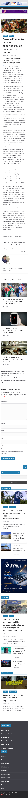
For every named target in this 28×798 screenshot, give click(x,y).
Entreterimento (5, 778)
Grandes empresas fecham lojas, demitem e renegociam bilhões (19, 663)
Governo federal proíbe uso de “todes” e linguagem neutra (13, 698)
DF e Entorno (12, 506)
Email (3, 431)
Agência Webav (9, 795)
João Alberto (13, 55)
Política (3, 756)
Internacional (5, 763)
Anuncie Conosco (6, 737)
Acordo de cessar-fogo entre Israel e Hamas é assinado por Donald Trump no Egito (13, 301)
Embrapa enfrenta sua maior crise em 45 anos (14, 250)
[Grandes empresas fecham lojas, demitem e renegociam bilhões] (6, 664)
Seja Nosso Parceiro (7, 734)
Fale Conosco (5, 744)
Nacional (3, 760)
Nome (3, 423)
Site (2, 438)
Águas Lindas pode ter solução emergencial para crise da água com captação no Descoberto (19, 536)
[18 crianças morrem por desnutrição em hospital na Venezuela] (14, 342)
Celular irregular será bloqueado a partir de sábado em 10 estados (13, 330)
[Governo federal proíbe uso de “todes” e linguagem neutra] (14, 682)
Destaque (5, 35)
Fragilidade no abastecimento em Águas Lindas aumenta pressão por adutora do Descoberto (19, 549)
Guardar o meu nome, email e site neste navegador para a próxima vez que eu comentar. (13, 451)
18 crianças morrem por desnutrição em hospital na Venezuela (13, 359)
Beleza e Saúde (5, 774)
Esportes (3, 785)
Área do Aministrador (7, 748)
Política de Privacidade (8, 741)
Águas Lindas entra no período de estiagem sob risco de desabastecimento (14, 514)
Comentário (5, 402)
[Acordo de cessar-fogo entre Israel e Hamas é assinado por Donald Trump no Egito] (14, 284)
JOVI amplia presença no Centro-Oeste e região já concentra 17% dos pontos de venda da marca (19, 652)
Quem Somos (5, 730)
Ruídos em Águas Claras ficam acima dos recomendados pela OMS (14, 244)
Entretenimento (12, 691)
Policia (3, 788)
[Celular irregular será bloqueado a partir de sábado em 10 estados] (14, 313)
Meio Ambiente (5, 781)
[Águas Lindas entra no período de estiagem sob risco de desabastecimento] (14, 497)
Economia (11, 35)
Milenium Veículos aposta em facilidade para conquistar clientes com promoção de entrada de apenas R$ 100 (13, 626)
